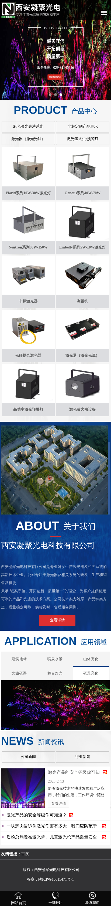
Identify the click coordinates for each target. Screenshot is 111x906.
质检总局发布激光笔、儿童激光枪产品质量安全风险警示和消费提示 (51, 837)
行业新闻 (82, 757)
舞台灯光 (55, 673)
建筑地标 (19, 659)
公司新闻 (28, 757)
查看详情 (58, 804)
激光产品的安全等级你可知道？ (74, 773)
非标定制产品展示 (83, 126)
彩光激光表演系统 (28, 126)
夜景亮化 (90, 673)
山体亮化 (90, 659)
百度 (25, 854)
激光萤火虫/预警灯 (82, 139)
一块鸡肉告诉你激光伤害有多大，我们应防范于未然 (51, 826)
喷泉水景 (55, 659)
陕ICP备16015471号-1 (56, 879)
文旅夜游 (19, 673)
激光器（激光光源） (28, 139)
